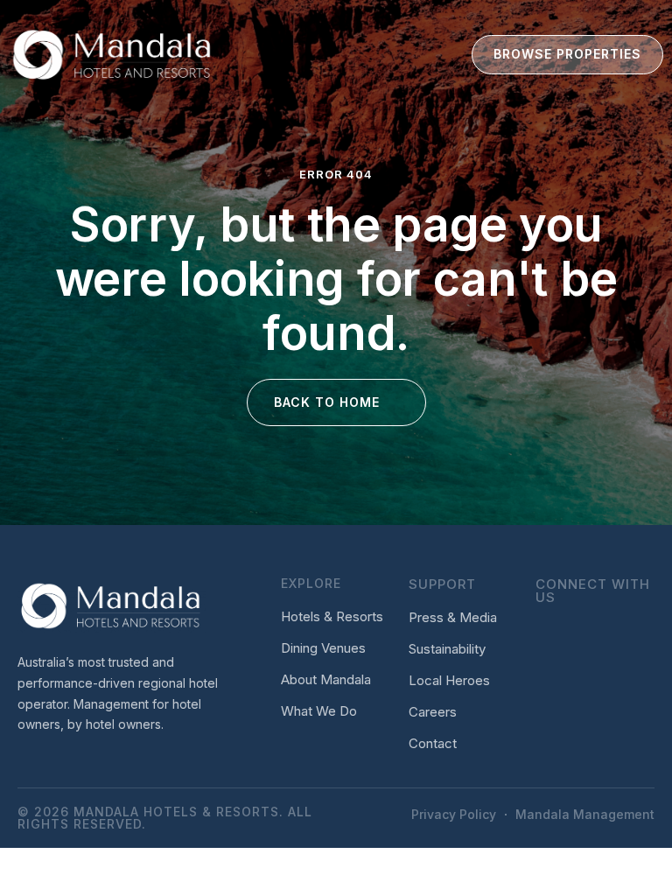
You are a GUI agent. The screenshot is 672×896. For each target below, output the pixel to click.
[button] (411, 54)
